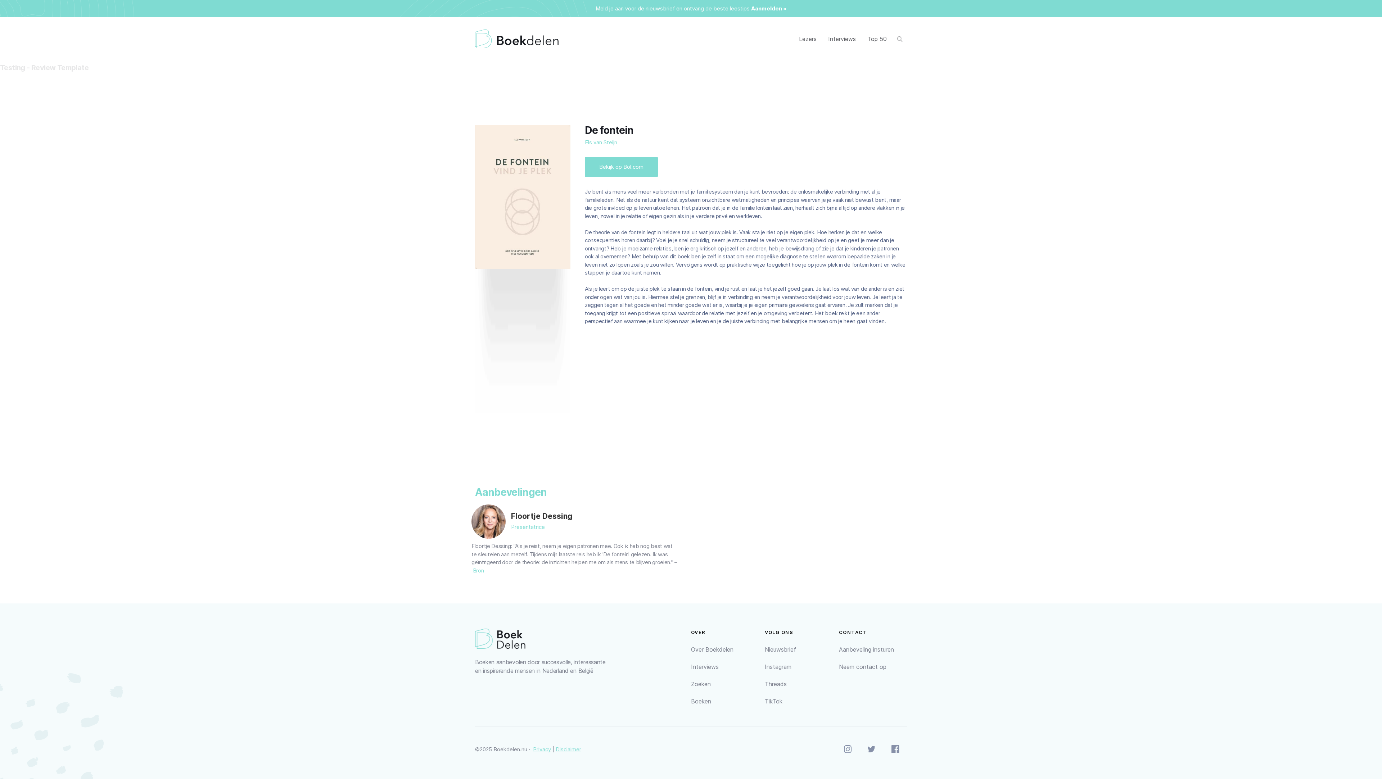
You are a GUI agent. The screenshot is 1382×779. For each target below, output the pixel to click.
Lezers (808, 38)
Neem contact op (862, 666)
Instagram (778, 666)
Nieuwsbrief (780, 649)
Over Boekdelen (712, 649)
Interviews (842, 38)
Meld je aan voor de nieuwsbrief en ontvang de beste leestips (673, 8)
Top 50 (877, 38)
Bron (478, 570)
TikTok (773, 701)
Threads (776, 684)
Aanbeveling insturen (866, 649)
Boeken (701, 701)
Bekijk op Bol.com (621, 166)
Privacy (542, 749)
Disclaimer (568, 749)
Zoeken (701, 684)
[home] (517, 39)
